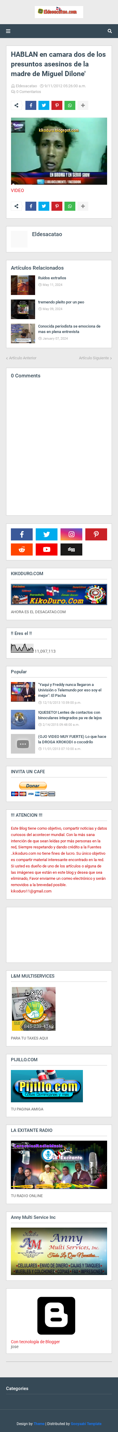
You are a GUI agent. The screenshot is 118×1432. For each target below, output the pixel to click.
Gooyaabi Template (86, 1424)
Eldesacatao (26, 86)
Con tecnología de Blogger (35, 1341)
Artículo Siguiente (94, 358)
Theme (39, 1424)
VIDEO (17, 190)
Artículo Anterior (22, 358)
